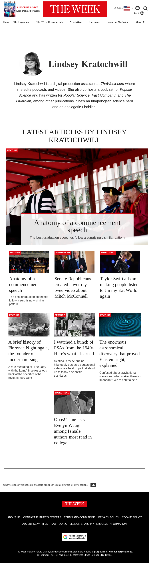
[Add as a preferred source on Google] (74, 537)
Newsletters (76, 22)
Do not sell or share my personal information (93, 523)
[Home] (6, 22)
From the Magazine (117, 22)
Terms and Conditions (79, 517)
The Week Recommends (49, 22)
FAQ (53, 523)
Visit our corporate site (120, 551)
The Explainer (21, 22)
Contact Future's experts (42, 517)
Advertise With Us (35, 523)
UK (93, 485)
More (139, 22)
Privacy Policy (108, 517)
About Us (13, 517)
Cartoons (94, 22)
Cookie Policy (132, 517)
